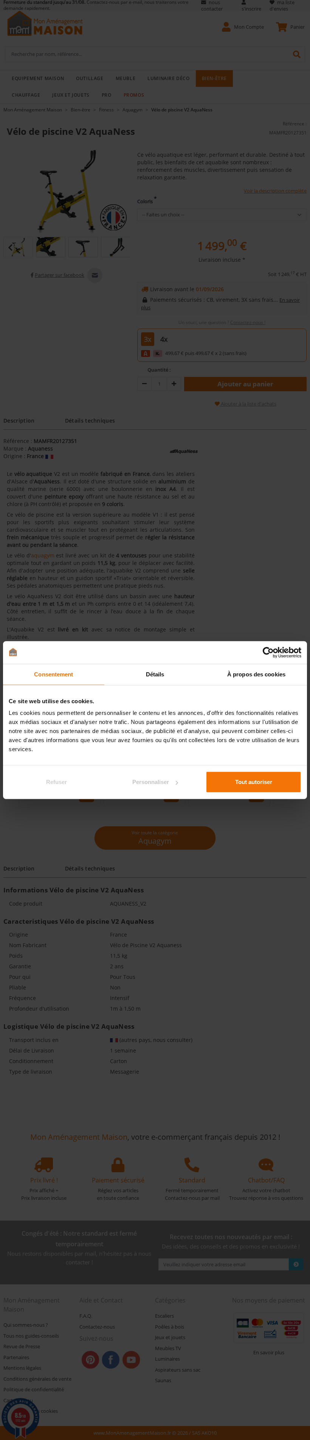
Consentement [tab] (53, 674)
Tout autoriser (253, 782)
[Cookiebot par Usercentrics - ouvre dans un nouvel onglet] (268, 652)
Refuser (56, 782)
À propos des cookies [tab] (256, 674)
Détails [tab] (155, 674)
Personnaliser (150, 782)
